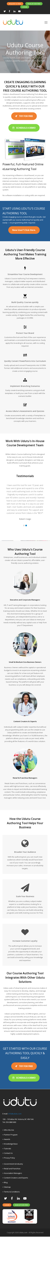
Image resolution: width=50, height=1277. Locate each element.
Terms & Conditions (12, 1232)
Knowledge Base (11, 1184)
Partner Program (10, 1175)
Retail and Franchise (12, 1209)
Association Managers (13, 1213)
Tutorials (7, 1189)
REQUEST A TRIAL (15, 4)
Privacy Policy (9, 1198)
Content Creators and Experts (16, 1218)
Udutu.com (23, 1273)
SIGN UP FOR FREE (33, 4)
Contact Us (8, 1193)
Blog (5, 1223)
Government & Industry (13, 1204)
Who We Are (9, 1170)
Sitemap (7, 1227)
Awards (7, 1179)
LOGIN (24, 7)
